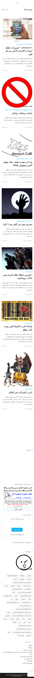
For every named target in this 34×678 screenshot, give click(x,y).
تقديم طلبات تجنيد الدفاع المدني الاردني (21, 615)
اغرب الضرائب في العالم (20, 392)
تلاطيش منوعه (24, 110)
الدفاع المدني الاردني (17, 589)
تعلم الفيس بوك (28, 659)
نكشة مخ (29, 635)
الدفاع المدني (28, 589)
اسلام (19, 586)
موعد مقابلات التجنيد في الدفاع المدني (22, 632)
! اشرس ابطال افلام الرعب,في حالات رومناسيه (17, 276)
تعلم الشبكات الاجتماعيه (26, 656)
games (22, 576)
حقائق (17, 619)
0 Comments (28, 70)
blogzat (30, 645)
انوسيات (23, 599)
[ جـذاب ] (29, 579)
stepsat (30, 648)
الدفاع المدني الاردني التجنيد (24, 592)
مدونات (14, 622)
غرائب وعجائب (19, 44)
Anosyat (28, 9)
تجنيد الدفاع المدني (26, 602)
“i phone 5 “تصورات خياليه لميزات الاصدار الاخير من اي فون (18, 50)
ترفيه (8, 612)
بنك (12, 599)
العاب (13, 592)
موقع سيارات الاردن (27, 663)
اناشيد (16, 596)
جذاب (23, 619)
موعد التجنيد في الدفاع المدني (24, 629)
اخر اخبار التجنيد (27, 586)
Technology (28, 44)
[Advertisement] (16, 431)
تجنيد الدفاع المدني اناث (25, 605)
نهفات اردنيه (21, 635)
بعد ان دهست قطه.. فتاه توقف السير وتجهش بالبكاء (17, 163)
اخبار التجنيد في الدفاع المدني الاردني (22, 582)
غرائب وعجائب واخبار (22, 113)
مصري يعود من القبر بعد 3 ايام (17, 224)
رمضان (12, 619)
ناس (9, 632)
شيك (30, 622)
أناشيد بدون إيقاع (27, 650)
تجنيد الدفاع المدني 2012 (13, 602)
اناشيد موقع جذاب (7, 596)
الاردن (6, 586)
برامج (17, 599)
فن (20, 622)
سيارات (5, 619)
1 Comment (29, 409)
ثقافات (29, 619)
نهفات (17, 158)
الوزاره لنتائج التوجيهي (25, 596)
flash (29, 576)
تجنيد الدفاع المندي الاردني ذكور (23, 609)
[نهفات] (22, 579)
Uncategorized (12, 576)
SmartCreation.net (17, 676)
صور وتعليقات (16, 110)
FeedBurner (20, 534)
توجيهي (7, 615)
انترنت (29, 599)
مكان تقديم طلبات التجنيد (25, 625)
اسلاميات (13, 586)
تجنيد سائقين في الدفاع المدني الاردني (22, 612)
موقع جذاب (29, 661)
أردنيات (15, 579)
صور (25, 622)
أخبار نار (30, 110)
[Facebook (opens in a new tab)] (17, 3)
